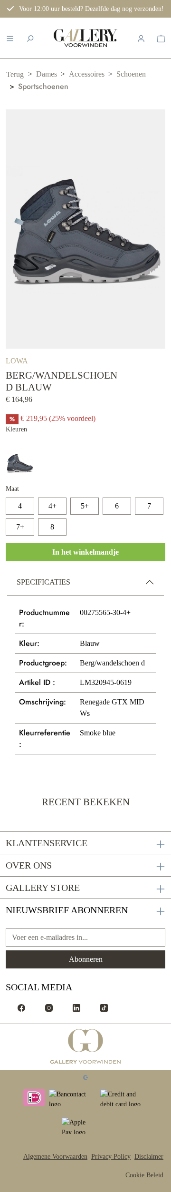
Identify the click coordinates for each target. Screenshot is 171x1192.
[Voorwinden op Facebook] (21, 1007)
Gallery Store (43, 887)
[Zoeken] (30, 38)
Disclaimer (148, 1156)
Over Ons (29, 865)
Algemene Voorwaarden (55, 1156)
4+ (52, 506)
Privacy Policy (111, 1156)
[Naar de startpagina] (85, 38)
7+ (20, 527)
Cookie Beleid (144, 1175)
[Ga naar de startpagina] (85, 1047)
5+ (85, 506)
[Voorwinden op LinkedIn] (76, 1007)
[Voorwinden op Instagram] (49, 1007)
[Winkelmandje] (161, 38)
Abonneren (86, 959)
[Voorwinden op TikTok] (104, 1007)
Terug (15, 74)
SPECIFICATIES (43, 582)
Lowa (17, 361)
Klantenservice (46, 843)
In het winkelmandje (85, 552)
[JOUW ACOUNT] (141, 38)
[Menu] (10, 38)
